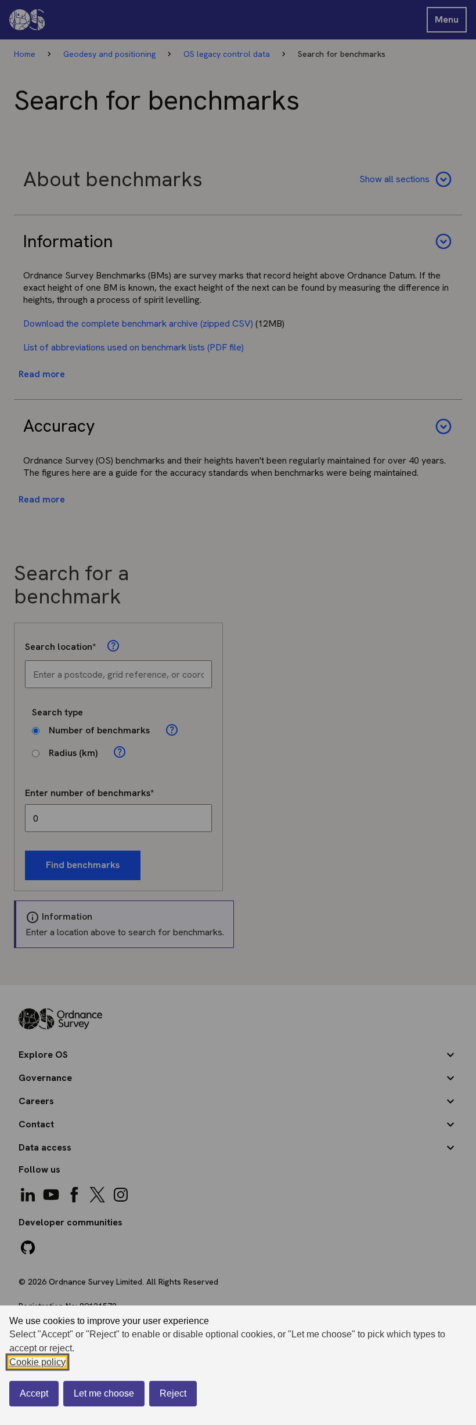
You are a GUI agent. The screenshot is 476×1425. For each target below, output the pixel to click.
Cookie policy (37, 1362)
